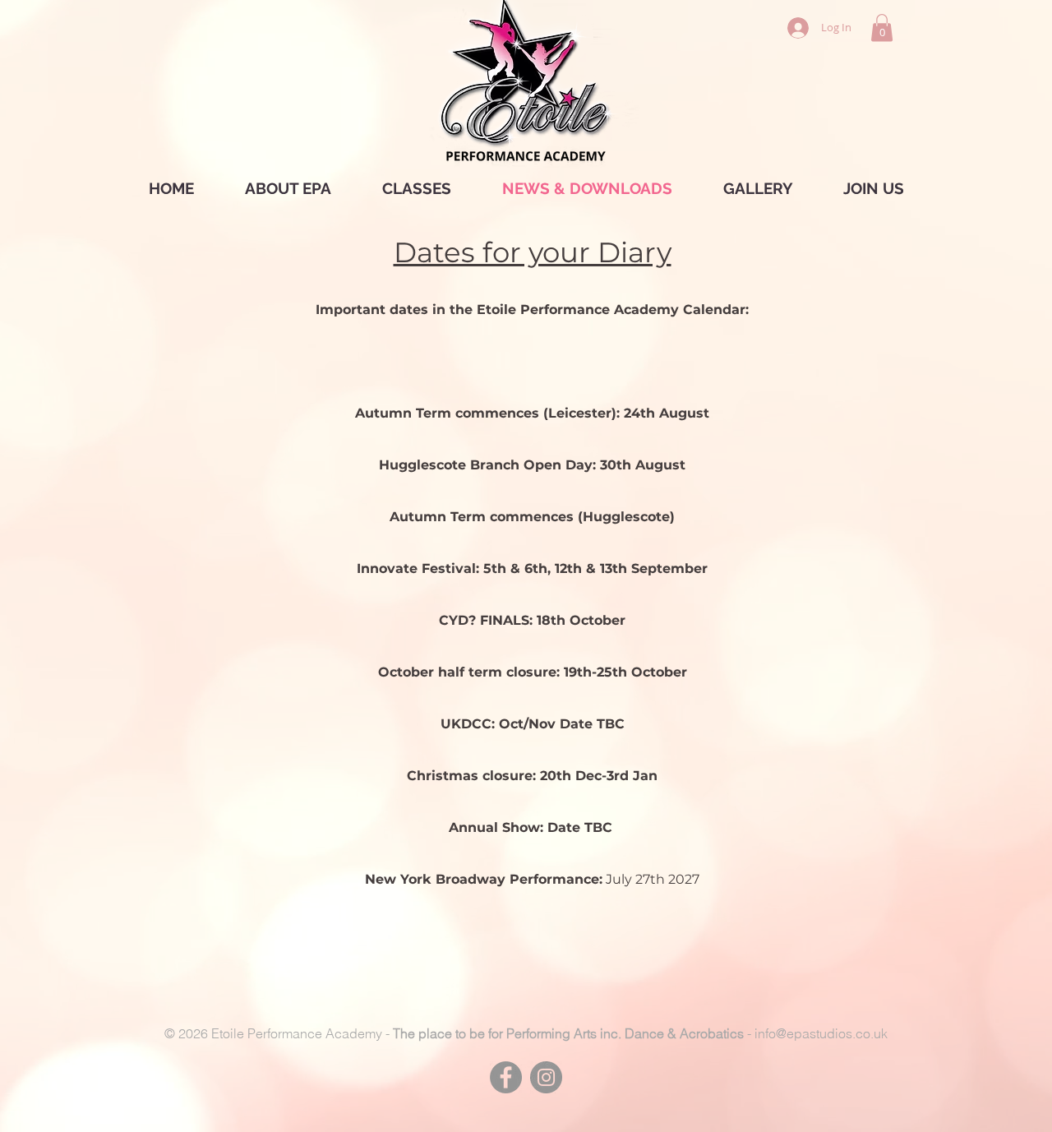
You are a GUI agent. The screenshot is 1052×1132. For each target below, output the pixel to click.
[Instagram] (546, 1077)
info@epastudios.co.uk (821, 1033)
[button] (881, 27)
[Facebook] (506, 1077)
